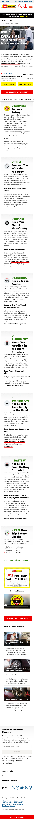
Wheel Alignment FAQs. (15, 385)
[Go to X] (17, 788)
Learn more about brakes (20, 261)
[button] (9, 11)
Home (4, 21)
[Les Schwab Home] (9, 6)
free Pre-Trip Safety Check (10, 63)
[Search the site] (20, 6)
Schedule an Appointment (18, 618)
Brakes (21, 99)
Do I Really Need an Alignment (15, 324)
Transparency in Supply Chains (12, 802)
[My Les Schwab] (25, 6)
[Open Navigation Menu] (30, 6)
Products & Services (9, 780)
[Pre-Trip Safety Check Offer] (17, 577)
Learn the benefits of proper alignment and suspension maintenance (14, 443)
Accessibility (6, 804)
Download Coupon (17, 591)
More (11, 21)
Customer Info (7, 776)
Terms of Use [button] (7, 763)
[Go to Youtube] (22, 788)
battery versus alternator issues (15, 518)
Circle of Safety (7, 99)
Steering (28, 99)
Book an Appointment (25, 1)
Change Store (28, 74)
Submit (17, 752)
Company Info (7, 771)
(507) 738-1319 (9, 84)
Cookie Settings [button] (18, 804)
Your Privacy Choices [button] (8, 806)
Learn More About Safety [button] (15, 43)
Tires (15, 99)
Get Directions (25, 84)
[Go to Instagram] (26, 788)
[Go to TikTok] (30, 788)
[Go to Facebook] (13, 788)
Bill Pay (7, 1)
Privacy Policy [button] (14, 761)
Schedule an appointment (17, 92)
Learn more (24, 16)
